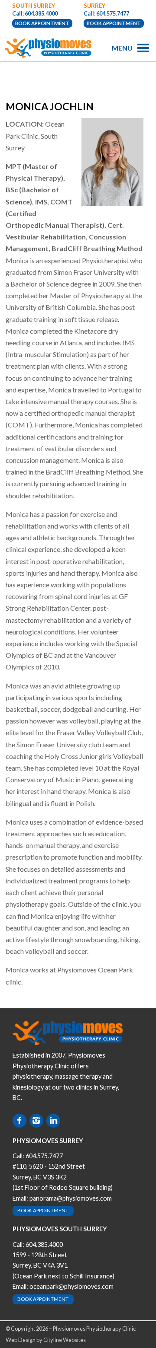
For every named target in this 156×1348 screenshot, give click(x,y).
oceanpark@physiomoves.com (71, 1286)
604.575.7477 (44, 1156)
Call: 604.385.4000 (35, 13)
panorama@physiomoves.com (70, 1198)
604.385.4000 (44, 1244)
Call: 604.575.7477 (106, 13)
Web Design (21, 1339)
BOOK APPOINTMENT (42, 23)
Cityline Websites (64, 1339)
